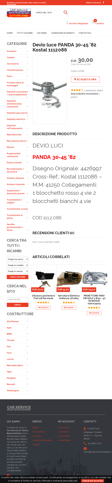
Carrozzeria (13, 64)
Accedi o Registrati (78, 23)
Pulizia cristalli (14, 163)
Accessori (11, 51)
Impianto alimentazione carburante (14, 104)
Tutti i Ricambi (25, 33)
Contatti (36, 444)
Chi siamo (42, 33)
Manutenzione (14, 135)
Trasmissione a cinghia (14, 201)
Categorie (17, 44)
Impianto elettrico (16, 119)
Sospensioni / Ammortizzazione (16, 192)
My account (63, 427)
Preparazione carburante (13, 154)
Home (10, 33)
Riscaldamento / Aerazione (15, 170)
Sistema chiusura (15, 178)
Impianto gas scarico (17, 113)
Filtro (9, 76)
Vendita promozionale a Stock (15, 227)
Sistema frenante (16, 184)
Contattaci (85, 33)
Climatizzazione (15, 70)
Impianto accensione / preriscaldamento (17, 93)
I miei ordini (63, 432)
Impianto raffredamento (15, 126)
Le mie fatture (64, 440)
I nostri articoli (39, 432)
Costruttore (17, 314)
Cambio (10, 57)
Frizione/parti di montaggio (15, 84)
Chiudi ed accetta (92, 480)
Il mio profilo (64, 436)
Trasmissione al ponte (15, 216)
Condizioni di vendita (62, 33)
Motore (10, 147)
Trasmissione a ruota (17, 209)
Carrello (99, 23)
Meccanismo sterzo (16, 141)
